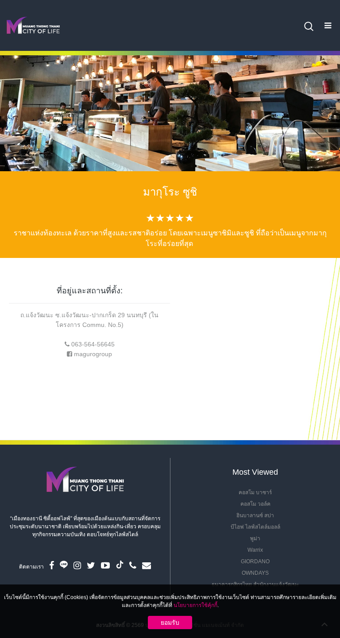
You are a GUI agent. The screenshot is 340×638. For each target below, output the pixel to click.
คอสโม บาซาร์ (255, 492)
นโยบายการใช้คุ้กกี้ (195, 605)
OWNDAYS (255, 573)
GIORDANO (255, 561)
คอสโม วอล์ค (255, 504)
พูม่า (255, 538)
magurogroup (93, 353)
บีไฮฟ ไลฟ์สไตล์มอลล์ (255, 527)
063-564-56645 (93, 344)
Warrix (255, 550)
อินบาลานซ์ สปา (255, 515)
